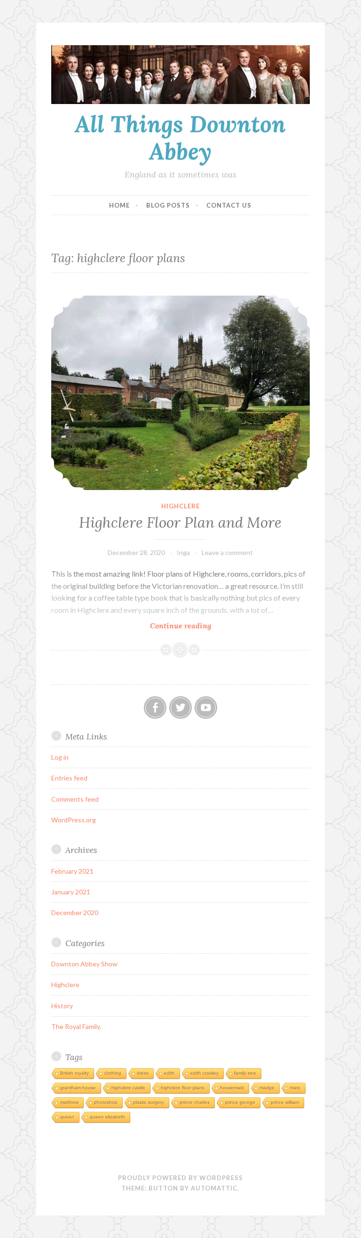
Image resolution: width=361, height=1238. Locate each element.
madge (267, 1087)
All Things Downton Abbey (180, 137)
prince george (240, 1102)
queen (67, 1116)
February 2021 (72, 871)
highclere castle (128, 1087)
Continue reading (197, 625)
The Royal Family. (76, 1026)
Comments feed (75, 799)
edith (169, 1073)
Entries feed (69, 778)
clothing (112, 1073)
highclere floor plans (182, 1087)
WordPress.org (73, 820)
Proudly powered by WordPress (180, 1178)
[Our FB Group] (155, 707)
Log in (60, 757)
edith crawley (204, 1073)
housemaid (232, 1087)
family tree (245, 1073)
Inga (183, 552)
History (62, 1006)
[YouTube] (206, 707)
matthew (69, 1102)
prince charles (195, 1102)
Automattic (214, 1188)
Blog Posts (168, 205)
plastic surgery (148, 1102)
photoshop (106, 1102)
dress (143, 1073)
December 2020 (74, 912)
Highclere (180, 506)
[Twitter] (180, 707)
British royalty (74, 1073)
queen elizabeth (107, 1116)
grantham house (78, 1087)
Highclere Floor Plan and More (180, 522)
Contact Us (228, 205)
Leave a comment (227, 552)
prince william (285, 1102)
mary (295, 1087)
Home (119, 205)
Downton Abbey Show (84, 964)
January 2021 (70, 892)
